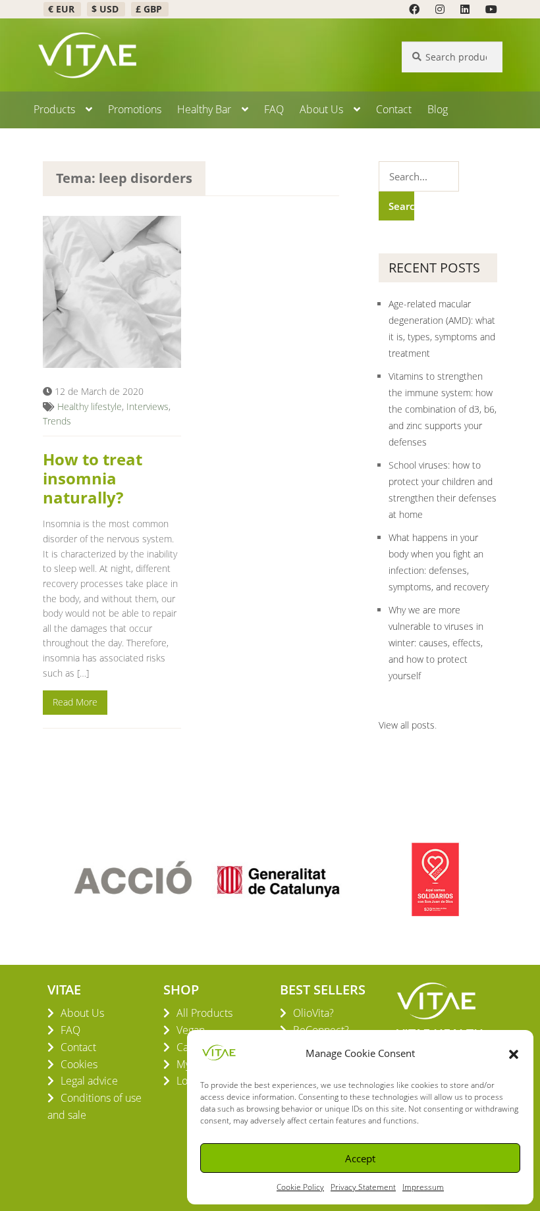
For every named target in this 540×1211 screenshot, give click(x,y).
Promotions (134, 109)
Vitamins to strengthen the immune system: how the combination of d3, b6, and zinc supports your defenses (443, 409)
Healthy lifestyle (89, 406)
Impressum (423, 1187)
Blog (437, 109)
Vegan (190, 1030)
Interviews (147, 406)
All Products (204, 1013)
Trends (57, 421)
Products (54, 109)
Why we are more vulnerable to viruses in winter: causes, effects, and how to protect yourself (436, 643)
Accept (360, 1158)
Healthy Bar (204, 109)
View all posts (407, 725)
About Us (321, 109)
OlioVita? (313, 1013)
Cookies (79, 1064)
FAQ (274, 109)
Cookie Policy (300, 1187)
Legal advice (89, 1080)
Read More (75, 702)
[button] (513, 1053)
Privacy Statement (363, 1187)
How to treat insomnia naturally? (92, 478)
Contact (394, 109)
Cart (186, 1047)
